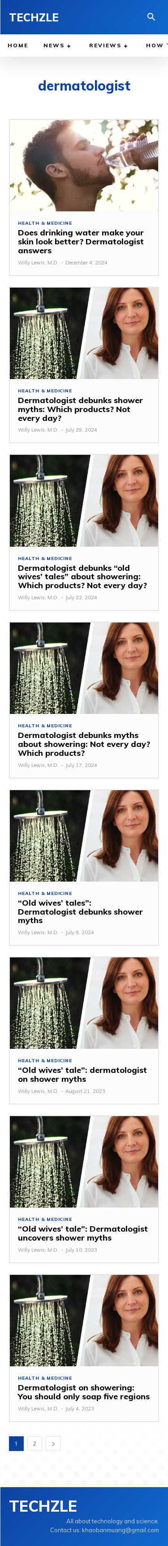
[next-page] (53, 1443)
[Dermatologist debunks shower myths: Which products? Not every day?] (84, 333)
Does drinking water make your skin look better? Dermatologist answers (81, 241)
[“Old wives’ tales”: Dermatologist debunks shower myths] (84, 836)
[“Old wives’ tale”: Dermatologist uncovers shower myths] (84, 1162)
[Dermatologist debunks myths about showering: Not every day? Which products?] (84, 668)
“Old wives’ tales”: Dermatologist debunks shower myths (80, 912)
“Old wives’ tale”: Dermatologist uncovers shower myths (83, 1233)
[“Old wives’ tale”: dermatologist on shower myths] (84, 1003)
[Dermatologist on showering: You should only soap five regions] (84, 1320)
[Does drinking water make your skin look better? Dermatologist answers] (84, 165)
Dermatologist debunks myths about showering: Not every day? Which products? (84, 744)
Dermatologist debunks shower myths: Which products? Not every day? (80, 409)
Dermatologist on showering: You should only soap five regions (84, 1392)
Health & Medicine (45, 223)
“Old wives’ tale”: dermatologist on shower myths (82, 1074)
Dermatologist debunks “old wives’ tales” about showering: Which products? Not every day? (82, 577)
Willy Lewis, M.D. (38, 263)
